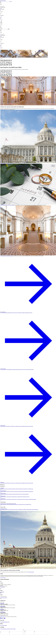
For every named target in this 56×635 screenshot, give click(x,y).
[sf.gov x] (3, 618)
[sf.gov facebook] (0, 618)
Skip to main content (3, 0)
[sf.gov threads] (2, 618)
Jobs (0, 8)
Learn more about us (3, 577)
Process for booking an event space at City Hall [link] (6, 163)
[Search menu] (28, 27)
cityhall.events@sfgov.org (3, 597)
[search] (8, 29)
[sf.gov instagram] (1, 618)
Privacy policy (2, 625)
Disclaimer (5, 625)
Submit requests (2, 616)
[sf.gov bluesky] (4, 618)
